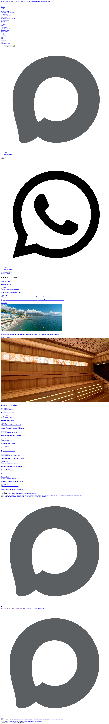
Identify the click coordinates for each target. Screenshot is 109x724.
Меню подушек (78, 495)
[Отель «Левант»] (7, 5)
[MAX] (54, 605)
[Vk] (2, 607)
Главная (3, 273)
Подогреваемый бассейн (22, 495)
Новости (7, 273)
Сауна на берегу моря (35, 495)
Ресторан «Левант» (10, 495)
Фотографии (17, 496)
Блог (48, 496)
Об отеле (6, 496)
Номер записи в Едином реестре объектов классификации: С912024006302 (21, 721)
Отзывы (28, 493)
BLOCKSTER (11, 722)
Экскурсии (55, 495)
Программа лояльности (35, 496)
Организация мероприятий (66, 495)
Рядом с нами (24, 496)
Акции (13, 493)
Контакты (33, 493)
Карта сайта (60, 719)
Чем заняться (19, 493)
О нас (24, 493)
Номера (9, 493)
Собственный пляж (46, 495)
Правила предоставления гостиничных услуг (44, 719)
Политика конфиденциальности (23, 719)
